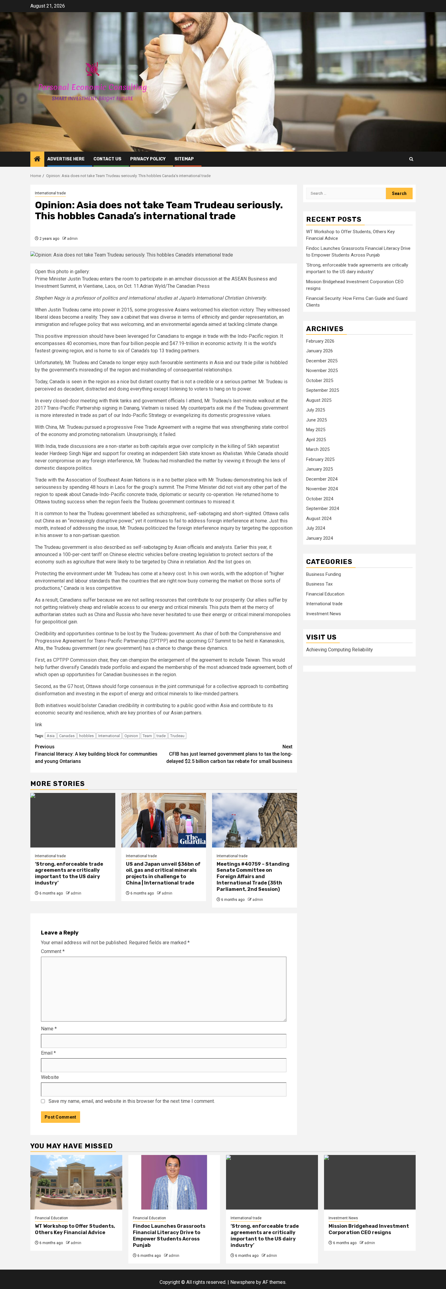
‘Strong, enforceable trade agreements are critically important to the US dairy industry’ (69, 873)
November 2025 (322, 371)
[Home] (37, 159)
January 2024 (319, 538)
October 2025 (319, 381)
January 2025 (319, 469)
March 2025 (317, 449)
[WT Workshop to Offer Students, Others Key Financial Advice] (76, 1182)
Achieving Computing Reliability (339, 650)
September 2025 (322, 390)
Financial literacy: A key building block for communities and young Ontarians (96, 754)
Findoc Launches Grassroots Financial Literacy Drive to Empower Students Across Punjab (169, 1235)
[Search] (411, 159)
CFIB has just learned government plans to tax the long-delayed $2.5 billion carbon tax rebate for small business (229, 754)
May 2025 (315, 430)
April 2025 (316, 440)
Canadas (67, 735)
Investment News (323, 614)
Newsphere (242, 1282)
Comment (53, 951)
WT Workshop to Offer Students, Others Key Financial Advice (75, 1229)
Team (147, 735)
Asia (51, 735)
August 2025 (318, 400)
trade (161, 735)
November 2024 (322, 489)
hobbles (86, 735)
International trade (50, 193)
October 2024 (319, 499)
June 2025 (316, 420)
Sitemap (184, 159)
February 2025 (320, 459)
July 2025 (315, 410)
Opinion (131, 735)
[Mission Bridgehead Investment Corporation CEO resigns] (370, 1182)
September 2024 (322, 509)
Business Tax (319, 584)
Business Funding (323, 574)
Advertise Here (66, 159)
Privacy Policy (148, 159)
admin (72, 239)
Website (50, 1077)
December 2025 (321, 361)
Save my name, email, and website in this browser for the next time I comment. (132, 1101)
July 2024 (315, 528)
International (109, 735)
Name (49, 1029)
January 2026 (319, 351)
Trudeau (177, 735)
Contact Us (107, 159)
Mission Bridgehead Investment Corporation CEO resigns (369, 1229)
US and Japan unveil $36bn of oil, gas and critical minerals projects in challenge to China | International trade (163, 873)
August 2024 (318, 519)
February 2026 (320, 341)
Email (48, 1053)
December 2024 (321, 479)
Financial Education (325, 594)
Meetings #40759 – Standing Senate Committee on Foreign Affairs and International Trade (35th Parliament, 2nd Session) (253, 876)
